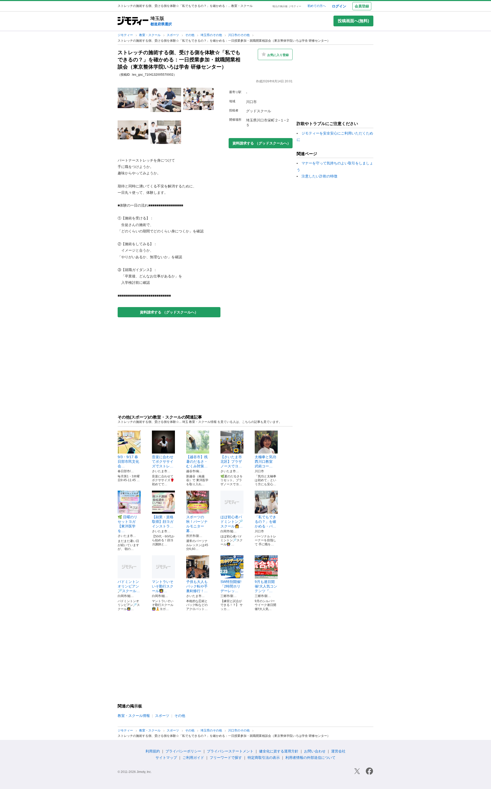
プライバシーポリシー (183, 751)
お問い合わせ (315, 751)
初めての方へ (316, 6)
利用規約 (153, 751)
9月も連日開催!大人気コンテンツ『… (266, 586)
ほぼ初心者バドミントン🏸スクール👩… (231, 521)
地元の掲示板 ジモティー (286, 6)
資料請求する (169, 312)
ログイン (339, 6)
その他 (190, 35)
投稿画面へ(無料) (353, 21)
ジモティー (126, 35)
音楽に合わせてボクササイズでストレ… (162, 461)
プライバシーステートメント (230, 751)
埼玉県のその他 (211, 35)
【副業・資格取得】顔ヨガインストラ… (162, 521)
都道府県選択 (161, 24)
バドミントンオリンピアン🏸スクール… (129, 586)
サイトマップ (166, 758)
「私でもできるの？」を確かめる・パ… (265, 521)
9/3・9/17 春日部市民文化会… (128, 461)
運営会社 (338, 751)
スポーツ (173, 35)
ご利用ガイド (193, 758)
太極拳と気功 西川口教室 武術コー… (267, 461)
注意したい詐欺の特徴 (319, 176)
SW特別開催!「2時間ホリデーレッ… (230, 586)
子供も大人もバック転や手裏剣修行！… (197, 586)
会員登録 (362, 6)
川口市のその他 (239, 35)
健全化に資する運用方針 (278, 751)
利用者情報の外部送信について (310, 758)
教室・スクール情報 (134, 716)
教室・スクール (150, 35)
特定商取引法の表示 (264, 758)
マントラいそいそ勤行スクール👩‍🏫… (162, 586)
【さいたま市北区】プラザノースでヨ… (231, 461)
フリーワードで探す (226, 758)
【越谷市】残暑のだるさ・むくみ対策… (197, 461)
